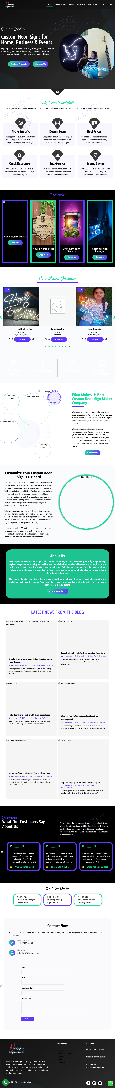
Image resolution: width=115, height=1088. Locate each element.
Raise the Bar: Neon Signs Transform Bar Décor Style (83, 653)
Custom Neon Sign (64, 1054)
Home (49, 4)
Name (23, 967)
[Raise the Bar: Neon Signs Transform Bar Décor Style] (83, 634)
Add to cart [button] (22, 339)
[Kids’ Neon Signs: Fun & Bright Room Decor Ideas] (31, 696)
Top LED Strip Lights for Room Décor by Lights (80, 782)
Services (71, 4)
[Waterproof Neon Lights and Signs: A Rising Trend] (31, 754)
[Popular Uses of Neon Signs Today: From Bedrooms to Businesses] (31, 637)
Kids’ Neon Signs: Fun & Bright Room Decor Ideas (29, 715)
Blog (89, 4)
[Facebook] (88, 1083)
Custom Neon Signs (60, 4)
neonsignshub (16, 665)
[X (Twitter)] (94, 1083)
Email (23, 978)
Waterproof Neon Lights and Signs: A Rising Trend (29, 773)
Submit (27, 1019)
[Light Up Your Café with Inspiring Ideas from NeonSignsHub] (83, 696)
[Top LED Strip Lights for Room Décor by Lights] (83, 758)
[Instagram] (100, 1083)
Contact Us (61, 1063)
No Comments (48, 665)
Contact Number (27, 988)
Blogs (60, 1060)
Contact (95, 4)
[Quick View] (12, 339)
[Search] (103, 4)
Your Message (26, 999)
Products (80, 4)
